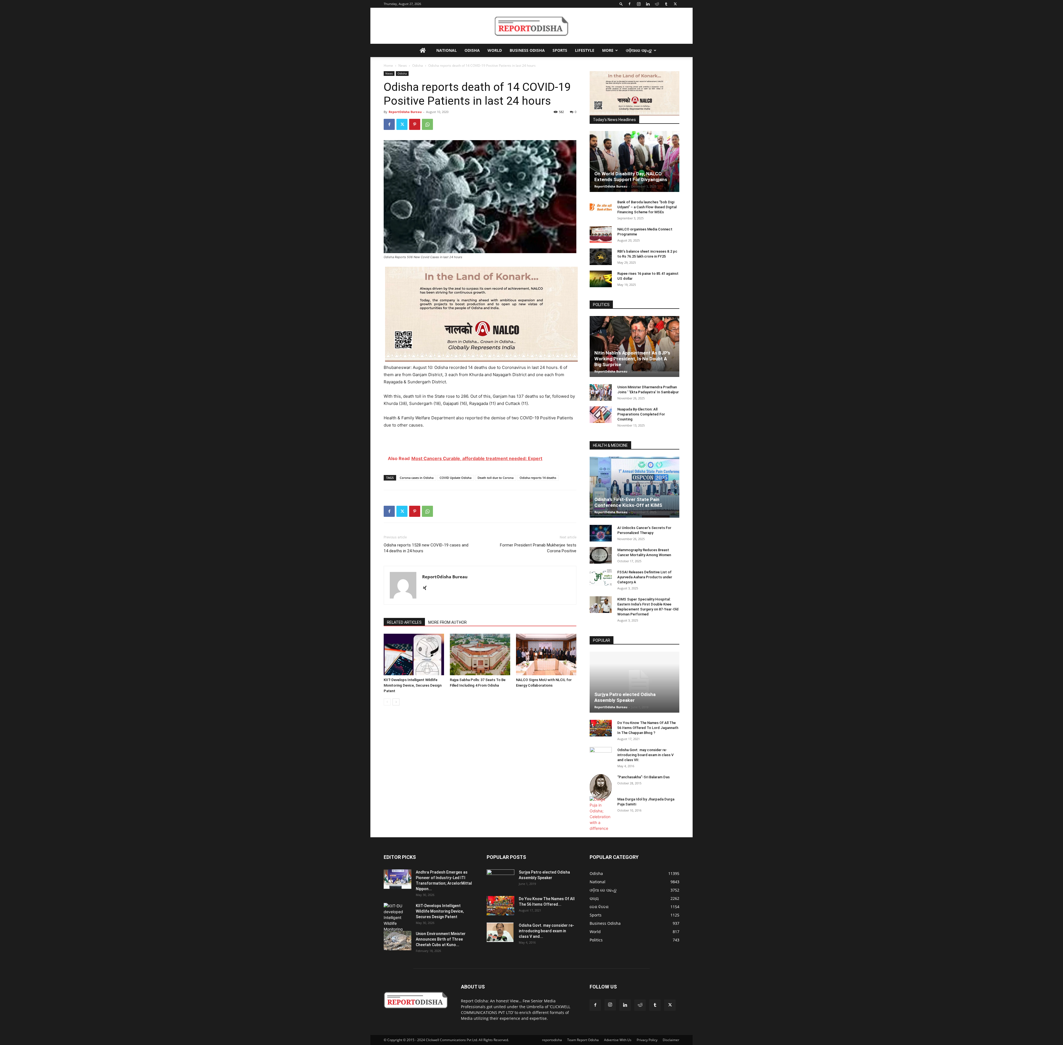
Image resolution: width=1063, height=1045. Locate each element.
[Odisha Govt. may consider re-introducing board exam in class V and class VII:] (601, 755)
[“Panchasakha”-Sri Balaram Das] (601, 787)
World (494, 50)
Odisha (472, 50)
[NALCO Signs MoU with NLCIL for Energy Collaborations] (546, 654)
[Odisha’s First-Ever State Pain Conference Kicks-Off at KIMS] (634, 489)
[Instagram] (638, 4)
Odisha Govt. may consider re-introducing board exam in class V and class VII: (645, 755)
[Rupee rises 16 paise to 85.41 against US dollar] (601, 279)
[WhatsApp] (427, 124)
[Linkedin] (648, 4)
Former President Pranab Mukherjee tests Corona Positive (538, 548)
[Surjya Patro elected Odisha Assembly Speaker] (634, 682)
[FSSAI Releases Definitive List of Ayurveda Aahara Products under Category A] (601, 577)
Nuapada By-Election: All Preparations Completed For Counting (641, 414)
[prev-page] (387, 702)
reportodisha (552, 1040)
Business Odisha (527, 50)
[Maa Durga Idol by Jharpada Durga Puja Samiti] (601, 813)
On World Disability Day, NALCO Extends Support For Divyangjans (630, 176)
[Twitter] (675, 4)
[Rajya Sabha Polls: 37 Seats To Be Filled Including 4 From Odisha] (480, 654)
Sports (560, 50)
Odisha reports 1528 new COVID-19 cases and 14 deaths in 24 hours (426, 548)
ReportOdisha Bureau (405, 112)
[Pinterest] (414, 124)
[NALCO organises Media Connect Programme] (601, 234)
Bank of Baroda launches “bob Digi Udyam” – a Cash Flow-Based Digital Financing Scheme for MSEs (647, 207)
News (402, 65)
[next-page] (396, 702)
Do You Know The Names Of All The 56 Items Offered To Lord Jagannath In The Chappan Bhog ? (647, 728)
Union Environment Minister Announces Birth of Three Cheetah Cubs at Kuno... (441, 939)
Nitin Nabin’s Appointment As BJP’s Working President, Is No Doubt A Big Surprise (632, 358)
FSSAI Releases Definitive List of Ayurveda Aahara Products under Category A (644, 577)
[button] (621, 4)
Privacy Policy (647, 1040)
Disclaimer (671, 1040)
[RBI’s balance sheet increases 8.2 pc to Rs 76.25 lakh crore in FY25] (601, 256)
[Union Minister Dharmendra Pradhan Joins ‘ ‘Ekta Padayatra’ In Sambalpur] (601, 392)
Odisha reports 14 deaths (538, 478)
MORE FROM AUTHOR (447, 622)
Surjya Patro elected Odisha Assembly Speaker (625, 697)
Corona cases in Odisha (417, 478)
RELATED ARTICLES (404, 622)
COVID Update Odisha (455, 478)
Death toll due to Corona (496, 478)
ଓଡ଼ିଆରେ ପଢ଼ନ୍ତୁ (639, 50)
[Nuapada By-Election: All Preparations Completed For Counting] (601, 414)
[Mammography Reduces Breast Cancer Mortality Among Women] (601, 555)
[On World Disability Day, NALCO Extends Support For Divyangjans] (634, 167)
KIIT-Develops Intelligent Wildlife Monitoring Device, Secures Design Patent (413, 685)
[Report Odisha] (531, 26)
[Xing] (426, 588)
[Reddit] (657, 4)
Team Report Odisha (583, 1040)
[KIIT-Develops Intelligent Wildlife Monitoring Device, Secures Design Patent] (414, 654)
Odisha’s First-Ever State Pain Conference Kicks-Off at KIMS (628, 502)
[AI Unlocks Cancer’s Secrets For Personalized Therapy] (601, 533)
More (607, 50)
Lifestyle (584, 50)
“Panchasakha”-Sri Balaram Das (643, 777)
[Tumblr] (666, 4)
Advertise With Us (617, 1040)
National (446, 50)
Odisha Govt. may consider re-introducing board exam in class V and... (546, 931)
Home (388, 65)
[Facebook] (629, 4)
